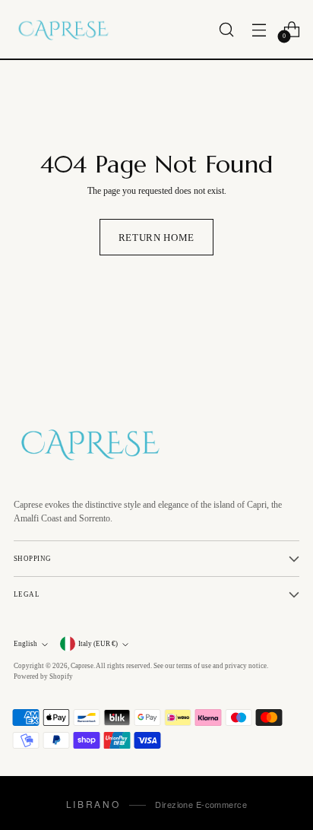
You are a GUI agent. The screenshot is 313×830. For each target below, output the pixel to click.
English (25, 644)
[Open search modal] (226, 29)
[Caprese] (63, 29)
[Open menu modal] (258, 29)
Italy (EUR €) (98, 644)
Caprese (82, 666)
